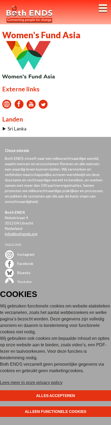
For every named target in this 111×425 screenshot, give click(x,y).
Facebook (24, 263)
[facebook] (19, 107)
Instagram (25, 254)
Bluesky (23, 272)
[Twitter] (43, 107)
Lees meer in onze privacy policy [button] (31, 382)
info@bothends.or (20, 233)
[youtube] (31, 107)
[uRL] (7, 107)
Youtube (24, 281)
